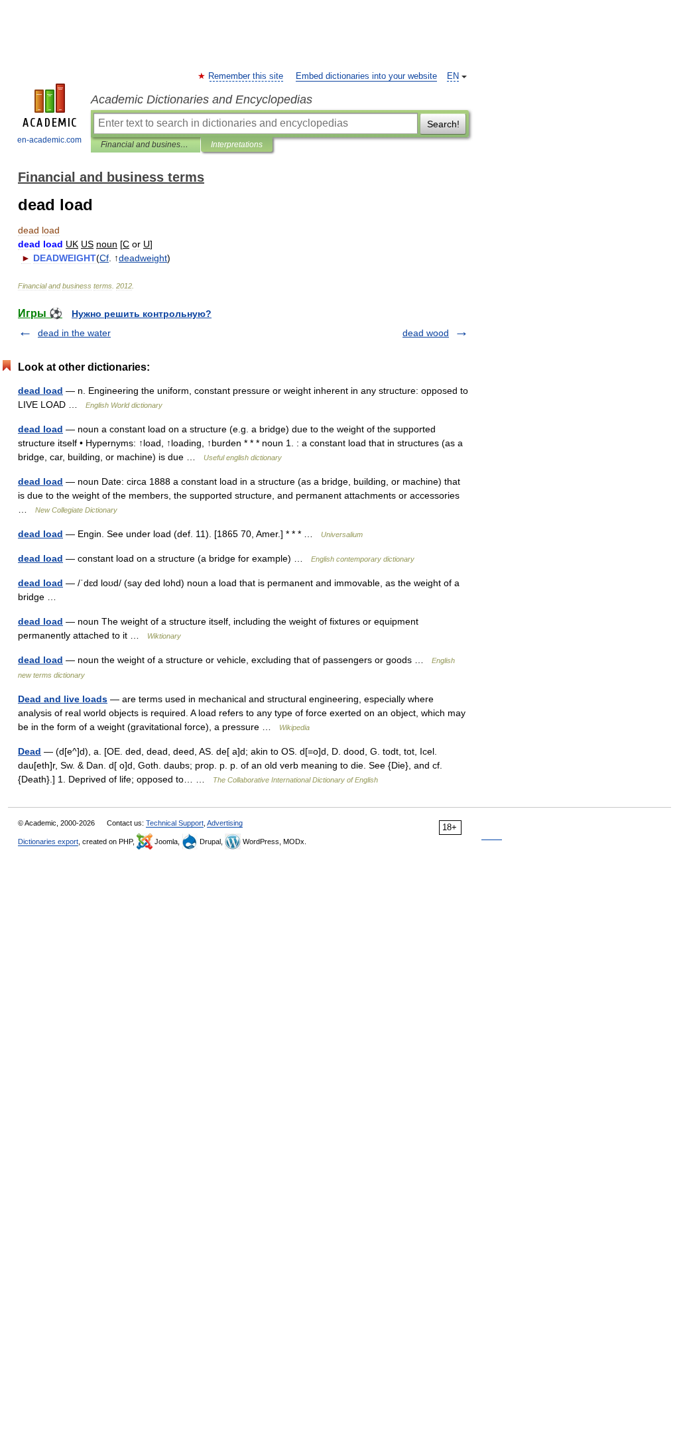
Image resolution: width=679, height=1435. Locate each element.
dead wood (425, 333)
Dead (29, 751)
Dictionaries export (48, 841)
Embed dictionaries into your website (366, 76)
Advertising (225, 823)
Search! (443, 124)
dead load (40, 390)
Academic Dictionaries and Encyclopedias (201, 99)
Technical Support (175, 823)
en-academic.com (49, 140)
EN (453, 76)
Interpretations (237, 144)
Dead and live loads (62, 699)
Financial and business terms (145, 144)
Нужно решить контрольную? (142, 313)
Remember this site (246, 76)
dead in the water (74, 333)
